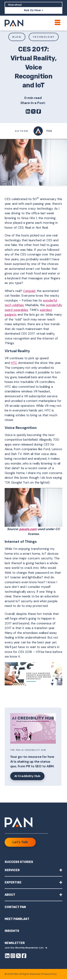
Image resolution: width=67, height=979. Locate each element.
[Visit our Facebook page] (24, 956)
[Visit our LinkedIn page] (7, 956)
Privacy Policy (49, 973)
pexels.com (28, 529)
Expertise (33, 882)
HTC (14, 363)
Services (33, 870)
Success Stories (19, 862)
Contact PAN (15, 907)
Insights (12, 931)
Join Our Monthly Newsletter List (24, 947)
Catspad (29, 291)
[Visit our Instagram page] (12, 956)
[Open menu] (57, 22)
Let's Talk (20, 842)
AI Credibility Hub (27, 776)
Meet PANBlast (17, 919)
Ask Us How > (33, 10)
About (33, 894)
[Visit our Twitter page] (18, 956)
